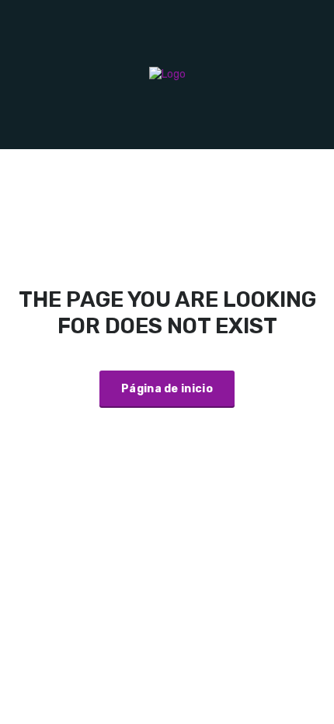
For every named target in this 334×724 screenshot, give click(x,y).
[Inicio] (167, 74)
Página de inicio (167, 388)
